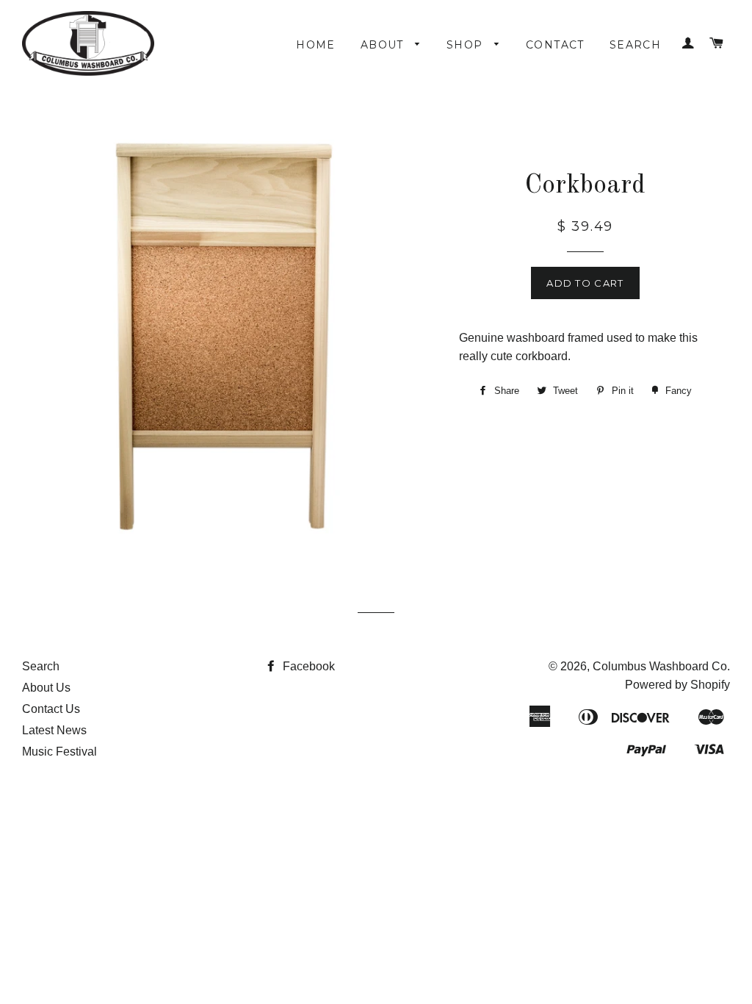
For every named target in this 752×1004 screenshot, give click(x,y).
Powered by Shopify (677, 684)
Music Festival (59, 751)
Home (316, 44)
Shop (466, 44)
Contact (555, 44)
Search (635, 44)
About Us (46, 687)
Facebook (307, 666)
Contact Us (51, 709)
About (384, 44)
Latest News (54, 730)
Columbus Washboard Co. (661, 666)
